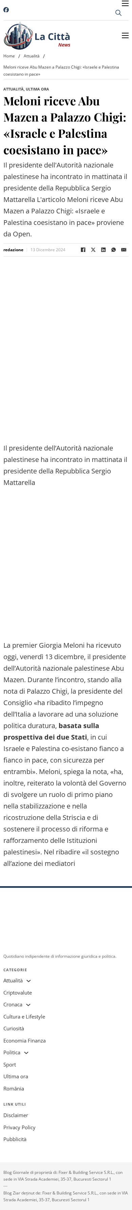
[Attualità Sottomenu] (28, 980)
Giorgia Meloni (62, 645)
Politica (11, 1052)
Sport (9, 1064)
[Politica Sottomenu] (26, 1052)
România (13, 1088)
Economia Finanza (24, 1040)
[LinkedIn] (103, 250)
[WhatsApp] (113, 250)
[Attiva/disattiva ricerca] (118, 13)
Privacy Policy (19, 1127)
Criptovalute (17, 992)
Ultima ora (37, 89)
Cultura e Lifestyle (24, 1016)
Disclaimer (15, 1115)
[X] (93, 250)
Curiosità (13, 1028)
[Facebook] (83, 250)
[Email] (123, 250)
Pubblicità (14, 1139)
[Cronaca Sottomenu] (28, 1004)
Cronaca (12, 1004)
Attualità (32, 56)
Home (9, 56)
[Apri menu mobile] (125, 3)
